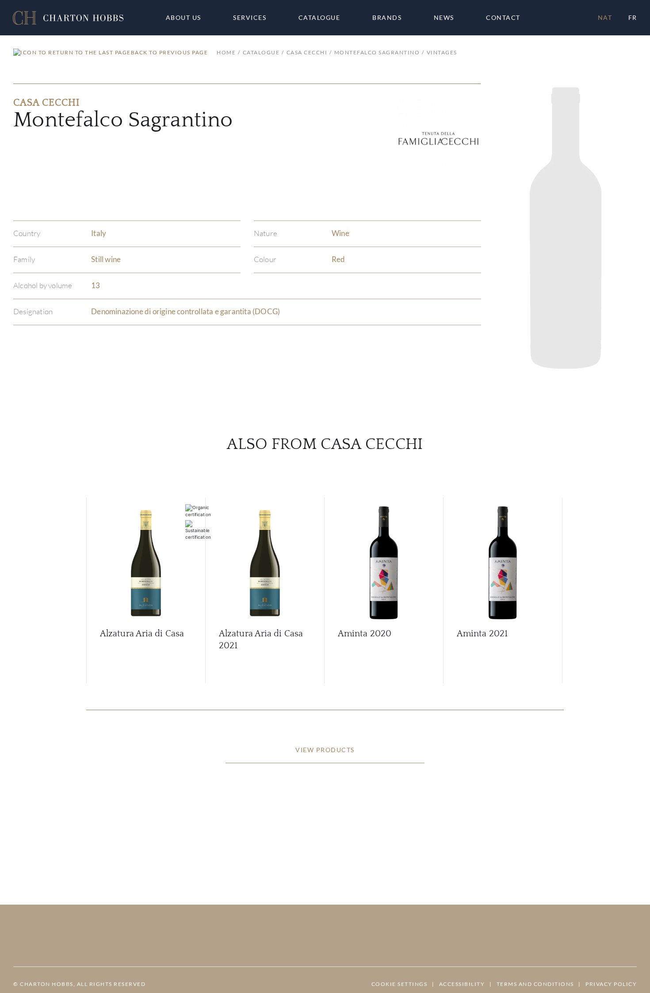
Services (249, 17)
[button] (68, 18)
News (444, 17)
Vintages (442, 52)
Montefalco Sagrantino (377, 52)
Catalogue (319, 17)
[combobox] (507, 17)
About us (183, 17)
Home (226, 52)
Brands (386, 17)
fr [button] (632, 17)
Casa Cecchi (307, 52)
